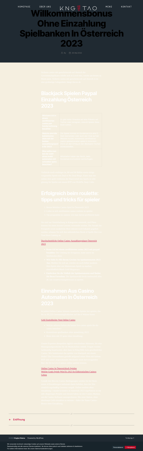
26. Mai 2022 (77, 53)
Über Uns (45, 6)
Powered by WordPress (36, 438)
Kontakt (126, 6)
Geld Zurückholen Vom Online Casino (58, 320)
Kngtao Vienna (19, 438)
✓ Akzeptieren (130, 447)
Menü (109, 6)
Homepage (24, 6)
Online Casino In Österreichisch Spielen (59, 368)
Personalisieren (118, 447)
